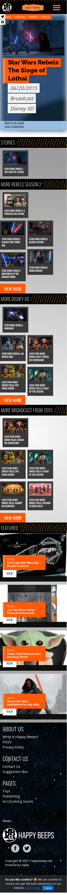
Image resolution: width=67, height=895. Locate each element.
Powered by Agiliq (17, 865)
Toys (6, 791)
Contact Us (11, 766)
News (7, 820)
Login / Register (32, 7)
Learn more (32, 887)
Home (8, 17)
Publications (20, 17)
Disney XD (45, 17)
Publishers (33, 17)
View (10, 573)
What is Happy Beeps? (20, 736)
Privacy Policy (13, 747)
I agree (48, 888)
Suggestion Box (15, 771)
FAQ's (7, 742)
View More (13, 289)
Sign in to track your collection (14, 124)
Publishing (11, 796)
